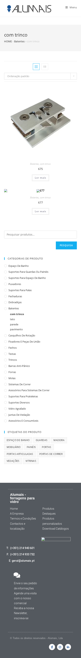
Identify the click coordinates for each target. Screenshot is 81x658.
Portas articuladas (20, 454)
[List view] (44, 66)
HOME (8, 41)
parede (14, 324)
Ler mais (40, 177)
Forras (12, 372)
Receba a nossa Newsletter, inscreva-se (24, 613)
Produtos (48, 508)
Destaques (49, 513)
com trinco (45, 164)
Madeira (58, 440)
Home (14, 508)
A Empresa (17, 513)
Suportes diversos (19, 402)
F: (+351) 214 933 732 (21, 554)
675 (40, 169)
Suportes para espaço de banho (27, 278)
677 (40, 202)
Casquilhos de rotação (21, 335)
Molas (12, 378)
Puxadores (14, 284)
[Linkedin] (68, 647)
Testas (12, 354)
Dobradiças (15, 302)
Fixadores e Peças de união (24, 341)
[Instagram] (60, 647)
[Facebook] (52, 647)
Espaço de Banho (18, 266)
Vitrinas (31, 461)
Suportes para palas (20, 290)
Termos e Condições (23, 518)
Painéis (31, 447)
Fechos (12, 347)
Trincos (12, 360)
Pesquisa (66, 245)
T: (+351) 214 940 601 (20, 548)
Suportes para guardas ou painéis (28, 272)
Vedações (13, 461)
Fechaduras (15, 296)
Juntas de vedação (19, 415)
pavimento (16, 329)
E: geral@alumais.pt (22, 560)
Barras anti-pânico (19, 366)
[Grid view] (36, 66)
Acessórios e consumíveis (23, 420)
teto (12, 319)
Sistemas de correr (19, 384)
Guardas (42, 440)
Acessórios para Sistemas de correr (29, 390)
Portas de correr (51, 454)
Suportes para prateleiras (23, 396)
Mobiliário (14, 447)
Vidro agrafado (17, 408)
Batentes (19, 41)
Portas (46, 447)
